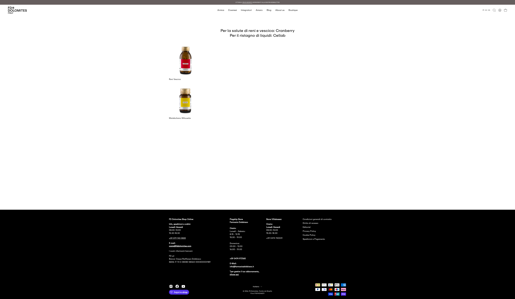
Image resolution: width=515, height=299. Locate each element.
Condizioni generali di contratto (317, 219)
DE (486, 10)
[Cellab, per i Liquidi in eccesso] (185, 113)
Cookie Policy (309, 235)
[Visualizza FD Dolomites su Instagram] (171, 286)
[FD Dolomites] (17, 10)
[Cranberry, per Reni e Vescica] (185, 74)
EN (489, 10)
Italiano (256, 286)
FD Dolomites (253, 291)
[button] (494, 10)
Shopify (269, 291)
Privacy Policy (309, 231)
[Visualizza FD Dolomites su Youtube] (183, 286)
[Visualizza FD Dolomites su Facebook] (177, 286)
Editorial (306, 227)
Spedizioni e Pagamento (314, 239)
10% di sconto (247, 2)
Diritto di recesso (310, 223)
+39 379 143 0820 (177, 238)
